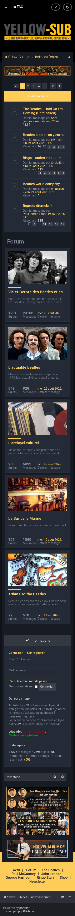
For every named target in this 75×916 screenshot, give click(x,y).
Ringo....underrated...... (40, 158)
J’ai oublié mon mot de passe (28, 681)
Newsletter (37, 881)
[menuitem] (18, 7)
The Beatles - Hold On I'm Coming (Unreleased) (43, 111)
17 (62, 224)
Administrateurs (34, 731)
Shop (64, 878)
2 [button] (28, 86)
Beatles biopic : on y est (41, 135)
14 (44, 224)
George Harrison (18, 878)
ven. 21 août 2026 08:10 (40, 192)
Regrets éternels (36, 206)
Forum (31, 870)
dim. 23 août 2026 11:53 (38, 166)
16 (56, 224)
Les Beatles (51, 870)
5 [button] (44, 86)
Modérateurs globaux (23, 735)
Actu (16, 870)
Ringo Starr (45, 878)
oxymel (56, 139)
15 (50, 224)
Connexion (16, 652)
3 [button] (33, 86)
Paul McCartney (23, 874)
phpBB (23, 908)
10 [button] (52, 86)
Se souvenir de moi (22, 686)
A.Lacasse (58, 188)
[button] (16, 86)
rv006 (26, 759)
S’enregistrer (36, 652)
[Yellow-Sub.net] (37, 31)
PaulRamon (30, 214)
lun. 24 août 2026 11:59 (38, 143)
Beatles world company (41, 184)
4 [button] (39, 86)
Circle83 (56, 162)
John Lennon (51, 874)
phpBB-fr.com (27, 911)
